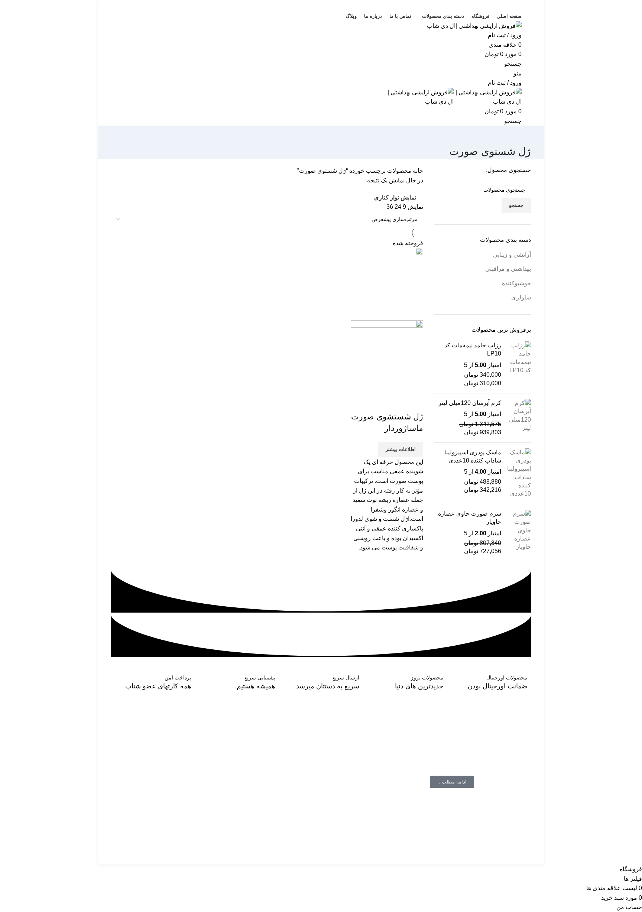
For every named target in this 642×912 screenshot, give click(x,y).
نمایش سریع (394, 402)
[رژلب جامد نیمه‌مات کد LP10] (519, 364)
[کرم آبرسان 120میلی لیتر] (519, 418)
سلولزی (521, 297)
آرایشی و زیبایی (512, 254)
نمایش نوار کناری (395, 197)
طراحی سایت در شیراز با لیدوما (492, 859)
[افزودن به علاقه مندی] (373, 402)
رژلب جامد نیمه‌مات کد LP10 (472, 349)
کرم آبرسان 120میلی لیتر (469, 403)
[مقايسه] (414, 402)
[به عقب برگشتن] (521, 135)
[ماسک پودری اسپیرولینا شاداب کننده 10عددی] (519, 473)
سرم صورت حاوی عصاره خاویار (469, 517)
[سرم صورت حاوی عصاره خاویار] (519, 533)
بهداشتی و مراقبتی (508, 269)
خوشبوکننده (516, 283)
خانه (417, 171)
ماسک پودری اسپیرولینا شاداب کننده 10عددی (472, 456)
